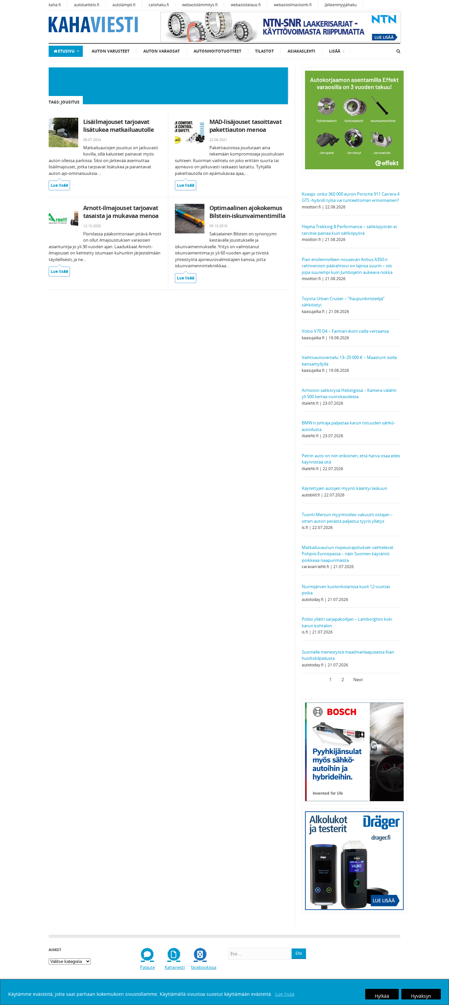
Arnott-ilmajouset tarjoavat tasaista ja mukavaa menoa (121, 212)
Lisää (334, 51)
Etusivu (66, 51)
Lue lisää (285, 994)
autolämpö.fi (123, 5)
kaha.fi (55, 5)
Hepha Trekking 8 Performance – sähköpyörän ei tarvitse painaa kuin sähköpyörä (349, 230)
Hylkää (382, 996)
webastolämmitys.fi (200, 5)
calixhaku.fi (159, 5)
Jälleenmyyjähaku (341, 5)
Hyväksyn (421, 996)
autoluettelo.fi (86, 5)
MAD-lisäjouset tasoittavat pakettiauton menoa (245, 125)
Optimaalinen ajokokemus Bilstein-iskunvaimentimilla (247, 212)
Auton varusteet (111, 51)
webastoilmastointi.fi (293, 5)
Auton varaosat (161, 51)
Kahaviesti (175, 967)
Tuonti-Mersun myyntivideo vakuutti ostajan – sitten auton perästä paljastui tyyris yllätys (347, 518)
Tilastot (264, 51)
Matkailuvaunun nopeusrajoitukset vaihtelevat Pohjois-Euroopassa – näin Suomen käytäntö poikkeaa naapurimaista (347, 553)
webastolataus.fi (246, 5)
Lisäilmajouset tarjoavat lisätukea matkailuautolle (118, 125)
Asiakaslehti (301, 51)
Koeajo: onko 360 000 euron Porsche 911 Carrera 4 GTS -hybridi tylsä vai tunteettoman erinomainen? (350, 197)
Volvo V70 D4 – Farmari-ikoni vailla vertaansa (345, 331)
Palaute (147, 967)
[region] (224, 992)
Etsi (298, 953)
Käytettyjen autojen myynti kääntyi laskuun (344, 488)
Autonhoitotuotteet (217, 51)
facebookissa (203, 967)
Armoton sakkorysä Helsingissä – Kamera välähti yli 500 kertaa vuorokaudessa (349, 393)
